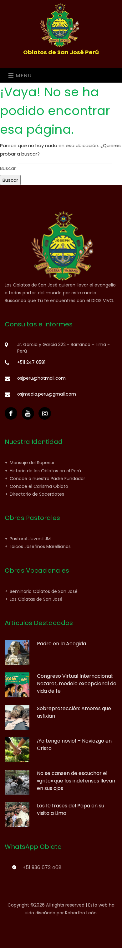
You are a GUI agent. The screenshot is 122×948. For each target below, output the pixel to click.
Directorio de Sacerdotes (37, 494)
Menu (23, 75)
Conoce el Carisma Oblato (39, 486)
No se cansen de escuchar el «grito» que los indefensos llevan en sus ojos (76, 781)
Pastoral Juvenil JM (30, 539)
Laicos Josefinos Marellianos (40, 546)
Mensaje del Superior (32, 463)
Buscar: (8, 168)
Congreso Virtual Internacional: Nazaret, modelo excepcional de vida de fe (76, 683)
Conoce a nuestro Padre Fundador (47, 478)
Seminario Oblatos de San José (44, 591)
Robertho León (81, 913)
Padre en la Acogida (61, 643)
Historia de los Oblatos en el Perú (45, 471)
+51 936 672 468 (42, 867)
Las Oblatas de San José (36, 599)
